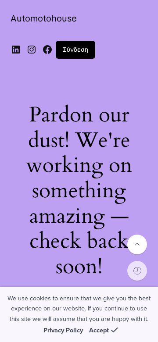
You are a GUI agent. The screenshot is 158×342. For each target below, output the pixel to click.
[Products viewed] (137, 271)
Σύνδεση (75, 49)
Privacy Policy (63, 330)
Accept (99, 330)
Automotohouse (44, 18)
